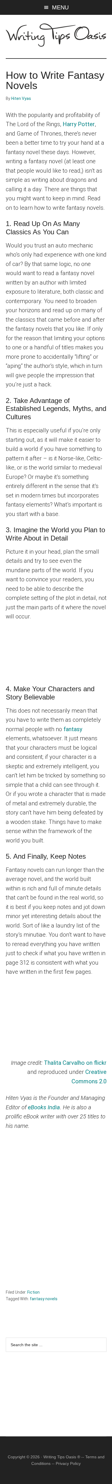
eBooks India (44, 1107)
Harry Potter (79, 124)
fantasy (72, 729)
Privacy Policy (68, 1463)
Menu (60, 7)
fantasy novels (43, 1299)
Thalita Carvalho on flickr (75, 1062)
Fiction (33, 1292)
